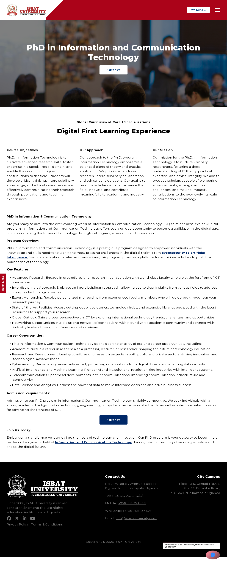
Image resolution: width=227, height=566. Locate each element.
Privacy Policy (18, 524)
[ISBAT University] (26, 10)
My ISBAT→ (198, 10)
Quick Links (2, 283)
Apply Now (113, 69)
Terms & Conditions (47, 524)
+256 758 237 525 (138, 511)
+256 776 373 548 (132, 503)
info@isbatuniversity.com (136, 518)
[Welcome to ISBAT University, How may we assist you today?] (213, 555)
